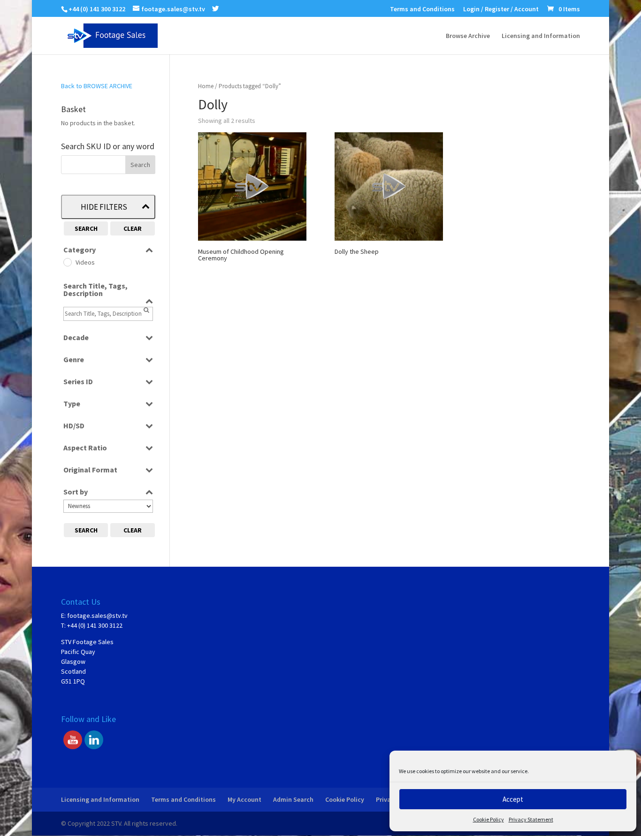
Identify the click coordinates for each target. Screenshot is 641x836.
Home (206, 86)
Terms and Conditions (422, 9)
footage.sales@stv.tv (97, 615)
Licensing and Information (541, 36)
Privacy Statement (531, 819)
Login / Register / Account (501, 9)
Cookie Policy (488, 819)
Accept (513, 799)
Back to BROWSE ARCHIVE (96, 86)
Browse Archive (468, 36)
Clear (132, 228)
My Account (244, 799)
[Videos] (67, 262)
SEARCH (86, 228)
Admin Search (293, 799)
